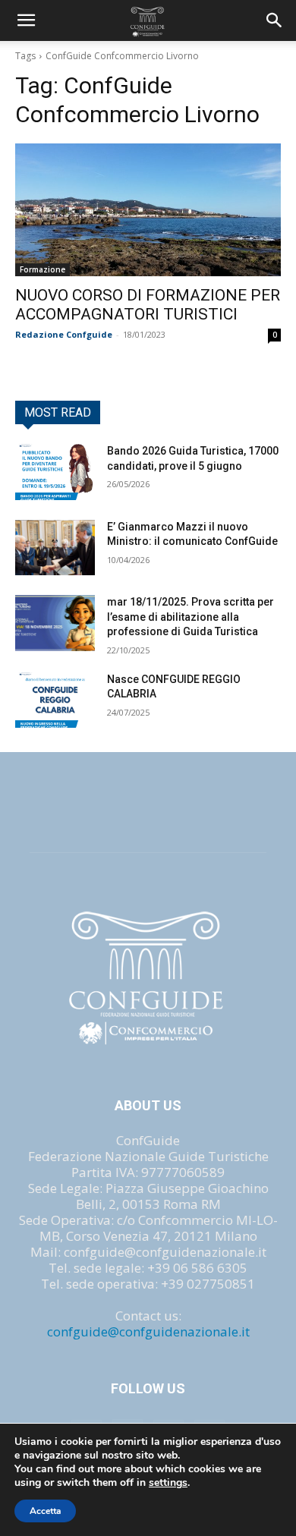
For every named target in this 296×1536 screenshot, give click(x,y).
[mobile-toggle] (26, 20)
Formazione (42, 269)
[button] (274, 20)
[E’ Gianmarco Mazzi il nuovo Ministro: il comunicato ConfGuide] (55, 548)
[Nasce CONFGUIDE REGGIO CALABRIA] (55, 700)
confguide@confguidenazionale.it (148, 1331)
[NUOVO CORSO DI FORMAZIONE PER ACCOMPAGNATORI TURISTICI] (148, 209)
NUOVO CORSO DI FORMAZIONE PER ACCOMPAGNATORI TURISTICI (147, 304)
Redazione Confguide (63, 334)
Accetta (45, 1511)
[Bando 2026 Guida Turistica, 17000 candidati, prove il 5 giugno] (55, 472)
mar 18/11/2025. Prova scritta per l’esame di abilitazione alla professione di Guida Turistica (190, 616)
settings (168, 1483)
